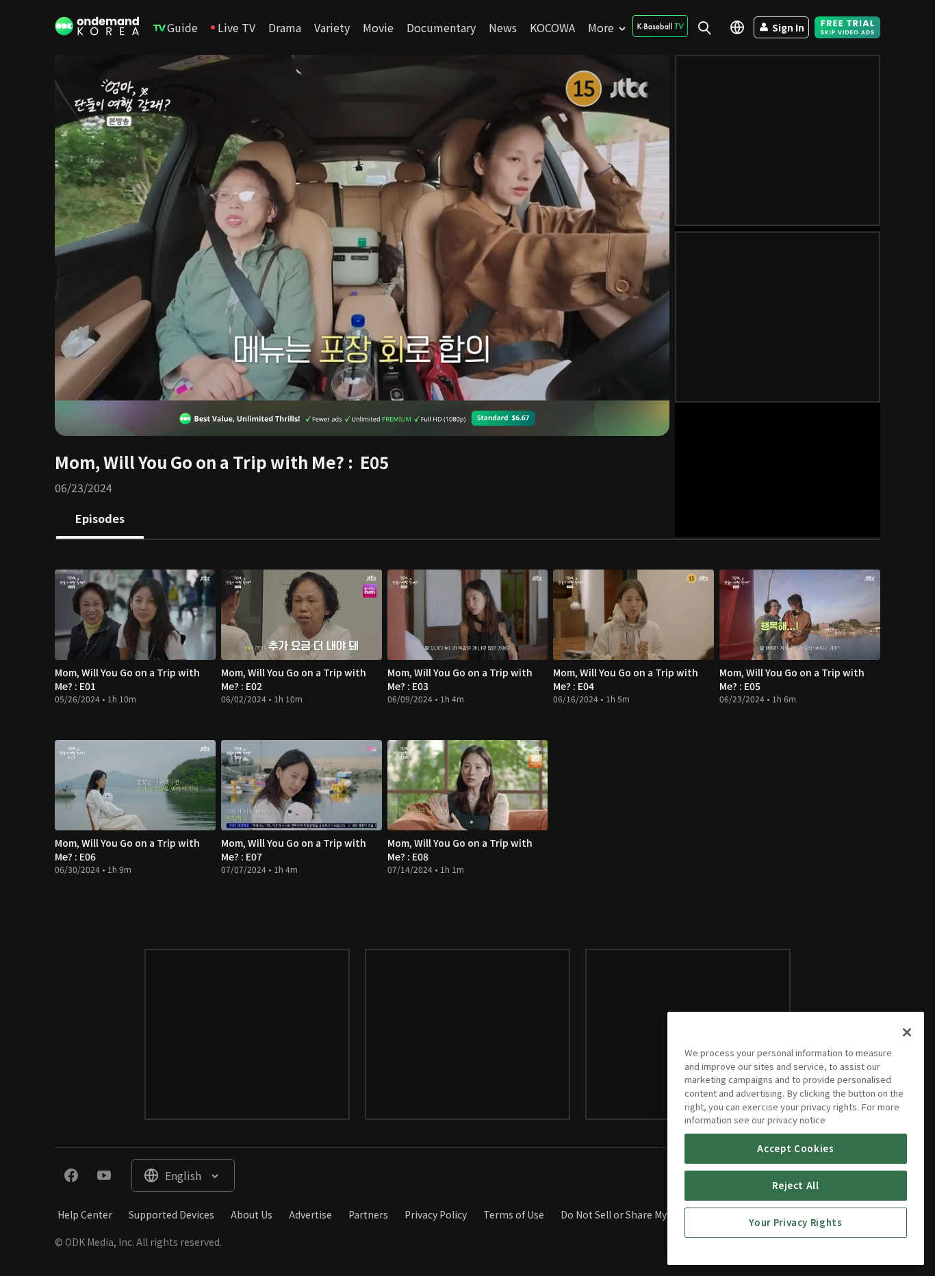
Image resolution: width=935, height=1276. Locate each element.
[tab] (100, 519)
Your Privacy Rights (795, 1222)
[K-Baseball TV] (660, 26)
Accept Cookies (795, 1148)
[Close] (907, 1032)
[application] (362, 227)
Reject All (795, 1185)
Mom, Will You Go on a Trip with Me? (199, 462)
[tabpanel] (467, 730)
